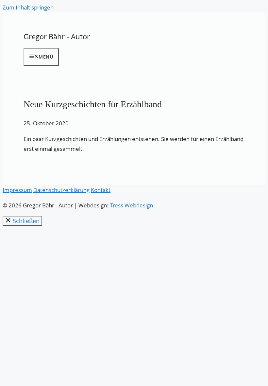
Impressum (17, 190)
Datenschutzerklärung (61, 190)
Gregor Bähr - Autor (57, 36)
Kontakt (100, 190)
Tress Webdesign (131, 205)
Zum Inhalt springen (28, 7)
